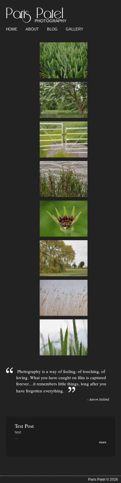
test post (24, 425)
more (102, 442)
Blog (52, 29)
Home (11, 29)
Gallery (74, 29)
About (32, 29)
